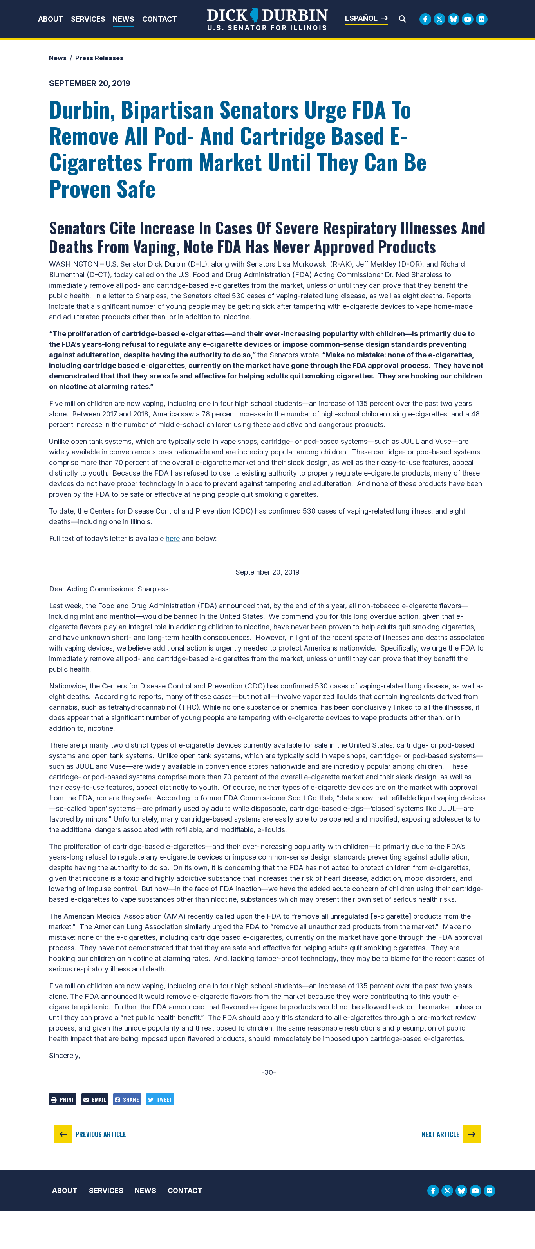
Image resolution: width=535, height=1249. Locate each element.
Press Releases (99, 58)
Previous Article (101, 1134)
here (173, 538)
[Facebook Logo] (425, 19)
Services (88, 19)
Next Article (440, 1134)
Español (361, 18)
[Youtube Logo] (468, 19)
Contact (159, 19)
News (123, 19)
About (50, 19)
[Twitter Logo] (439, 19)
